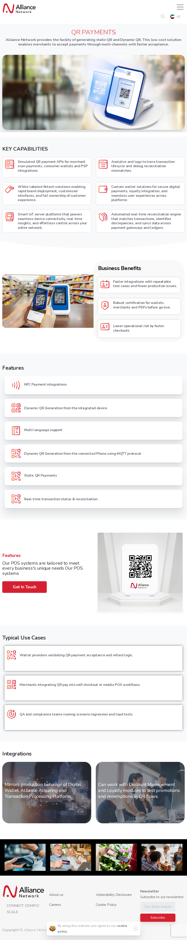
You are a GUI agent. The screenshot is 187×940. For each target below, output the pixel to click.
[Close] (135, 928)
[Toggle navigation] (180, 8)
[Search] (162, 16)
